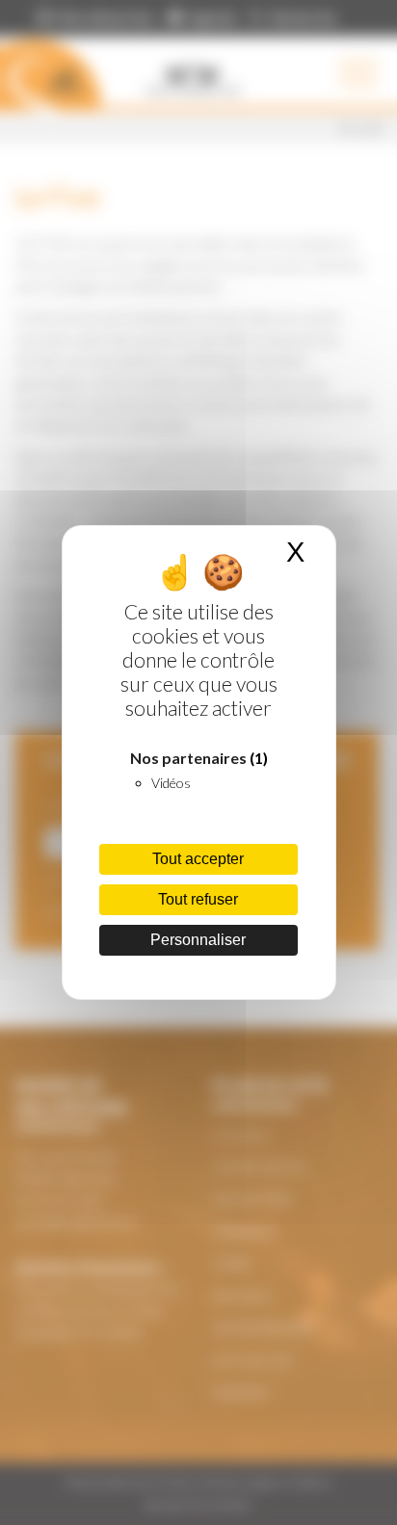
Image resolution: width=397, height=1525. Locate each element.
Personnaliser (198, 940)
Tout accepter (198, 859)
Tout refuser (198, 899)
